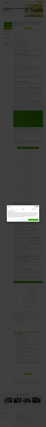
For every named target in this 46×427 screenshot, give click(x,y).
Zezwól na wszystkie (33, 219)
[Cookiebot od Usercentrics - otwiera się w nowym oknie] (35, 206)
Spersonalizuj (22, 219)
